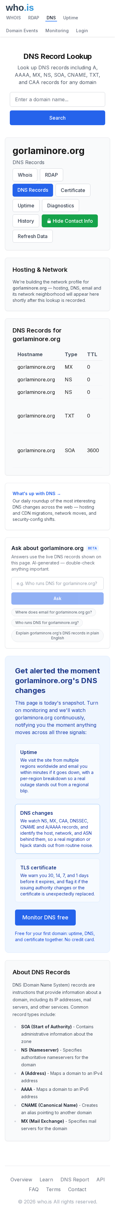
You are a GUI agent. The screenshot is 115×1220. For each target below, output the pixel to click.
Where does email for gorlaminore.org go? (53, 612)
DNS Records (32, 190)
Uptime (70, 17)
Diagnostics (60, 205)
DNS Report (74, 1179)
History (26, 221)
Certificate (73, 190)
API (100, 1179)
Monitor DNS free (45, 917)
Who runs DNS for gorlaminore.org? (47, 622)
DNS (51, 17)
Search (57, 118)
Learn (46, 1179)
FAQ (34, 1189)
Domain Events (22, 30)
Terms (53, 1189)
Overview (21, 1179)
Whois (25, 175)
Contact (77, 1189)
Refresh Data (33, 236)
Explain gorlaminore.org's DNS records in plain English (57, 635)
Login (82, 30)
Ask (57, 598)
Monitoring (57, 30)
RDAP (33, 17)
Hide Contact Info (73, 221)
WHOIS (13, 17)
